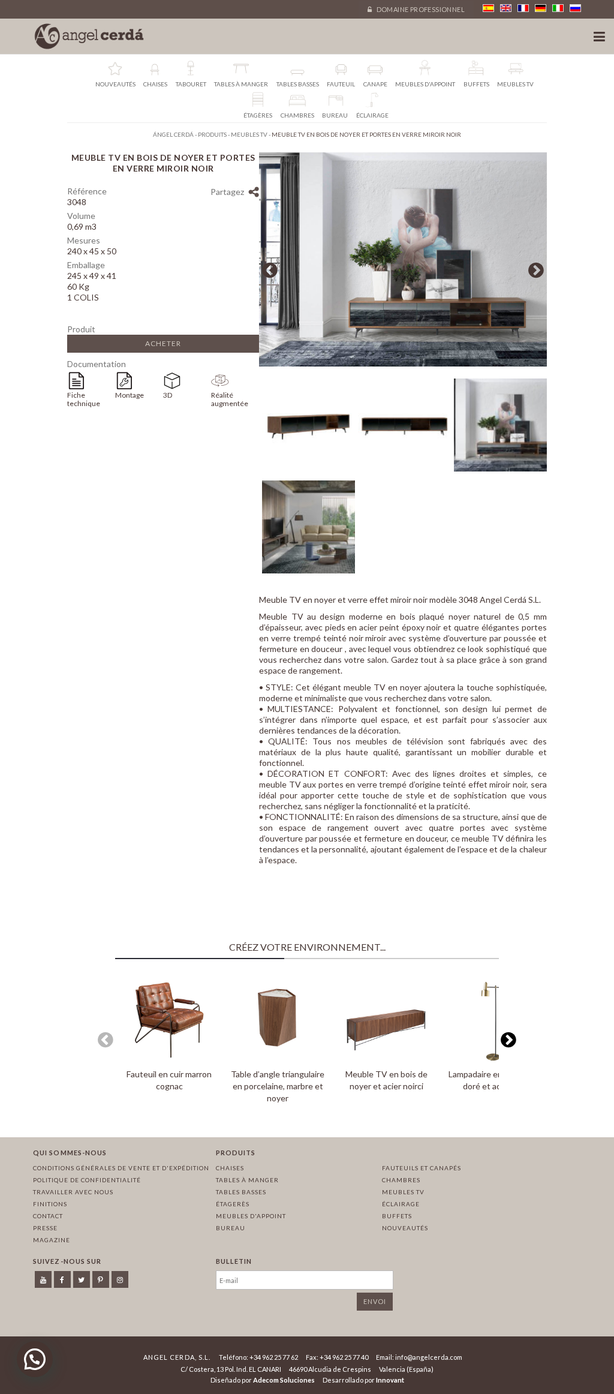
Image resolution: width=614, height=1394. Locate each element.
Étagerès (232, 1203)
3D (167, 394)
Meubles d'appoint (251, 1215)
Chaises (230, 1167)
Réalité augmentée (229, 399)
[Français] (523, 8)
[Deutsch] (540, 8)
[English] (505, 8)
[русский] (575, 8)
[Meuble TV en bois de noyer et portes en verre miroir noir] (403, 363)
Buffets (397, 1215)
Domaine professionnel (420, 9)
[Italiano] (558, 8)
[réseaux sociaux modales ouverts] (253, 193)
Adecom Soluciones (284, 1380)
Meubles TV (403, 1191)
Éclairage (401, 1203)
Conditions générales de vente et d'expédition (121, 1167)
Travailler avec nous (73, 1191)
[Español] (488, 8)
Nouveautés (405, 1227)
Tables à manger (247, 1179)
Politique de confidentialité (87, 1179)
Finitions (50, 1203)
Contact (48, 1215)
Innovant (390, 1380)
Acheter (163, 343)
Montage (129, 394)
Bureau (230, 1227)
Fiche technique (83, 399)
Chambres (401, 1179)
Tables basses (241, 1191)
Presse (45, 1227)
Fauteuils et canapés (421, 1167)
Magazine (51, 1239)
